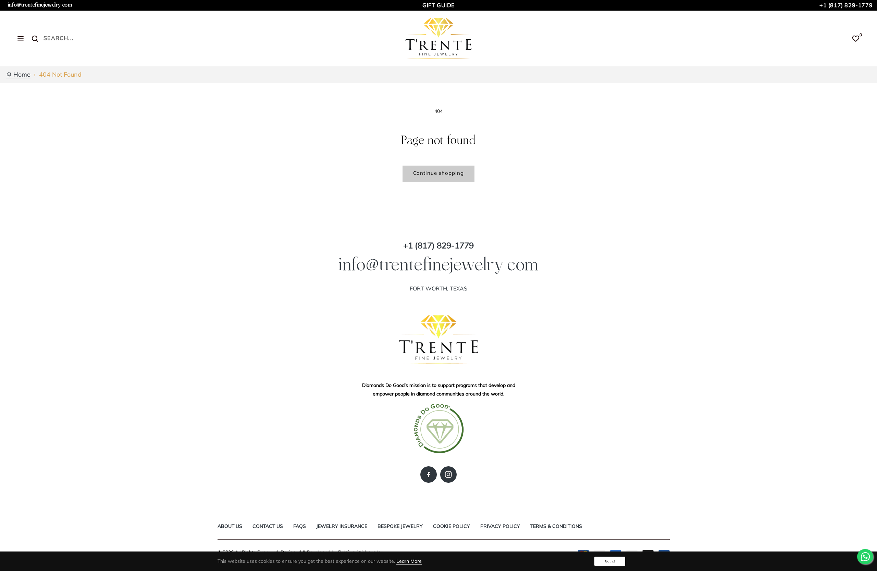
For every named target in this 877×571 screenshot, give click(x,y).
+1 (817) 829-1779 (846, 5)
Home (21, 74)
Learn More (409, 561)
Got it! (610, 561)
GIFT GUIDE (438, 5)
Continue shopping (438, 173)
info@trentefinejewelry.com (40, 5)
